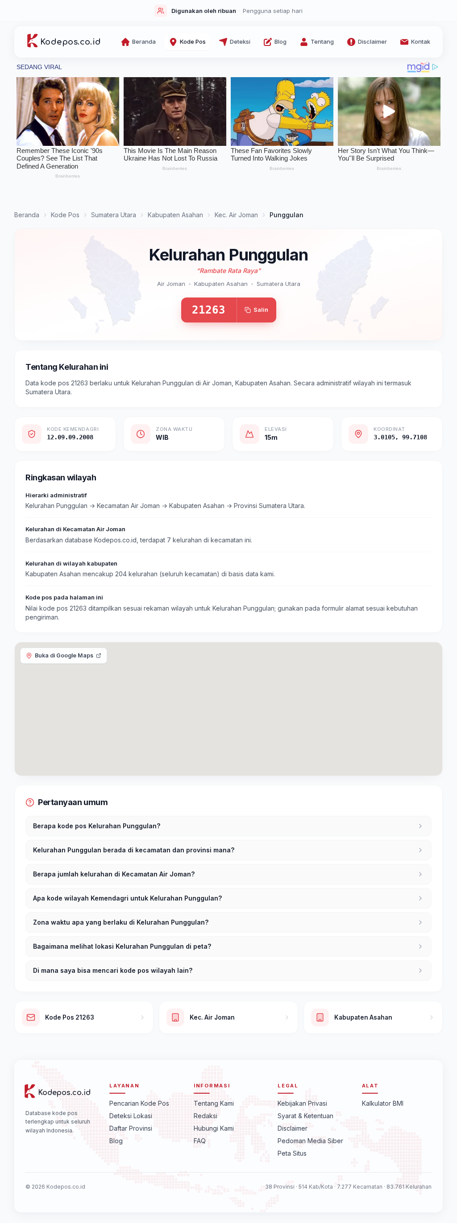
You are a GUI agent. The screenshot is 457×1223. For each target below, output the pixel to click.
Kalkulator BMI (382, 1103)
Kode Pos (65, 215)
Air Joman (171, 283)
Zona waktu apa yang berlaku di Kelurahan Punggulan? (120, 922)
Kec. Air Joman (236, 215)
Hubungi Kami (214, 1128)
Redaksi (205, 1116)
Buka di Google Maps (64, 655)
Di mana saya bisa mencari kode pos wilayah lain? (112, 970)
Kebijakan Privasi (302, 1103)
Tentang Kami (214, 1103)
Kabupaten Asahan (175, 215)
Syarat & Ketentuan (305, 1116)
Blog (116, 1140)
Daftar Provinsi (130, 1128)
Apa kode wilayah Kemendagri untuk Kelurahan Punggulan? (127, 898)
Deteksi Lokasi (130, 1116)
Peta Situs (292, 1153)
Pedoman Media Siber (310, 1140)
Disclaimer (292, 1128)
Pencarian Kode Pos (139, 1103)
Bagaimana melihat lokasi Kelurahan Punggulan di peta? (122, 946)
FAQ (200, 1140)
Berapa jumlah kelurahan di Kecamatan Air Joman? (114, 874)
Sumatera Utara (113, 215)
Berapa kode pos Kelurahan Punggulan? (96, 826)
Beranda (26, 215)
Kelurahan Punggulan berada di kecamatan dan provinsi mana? (133, 850)
